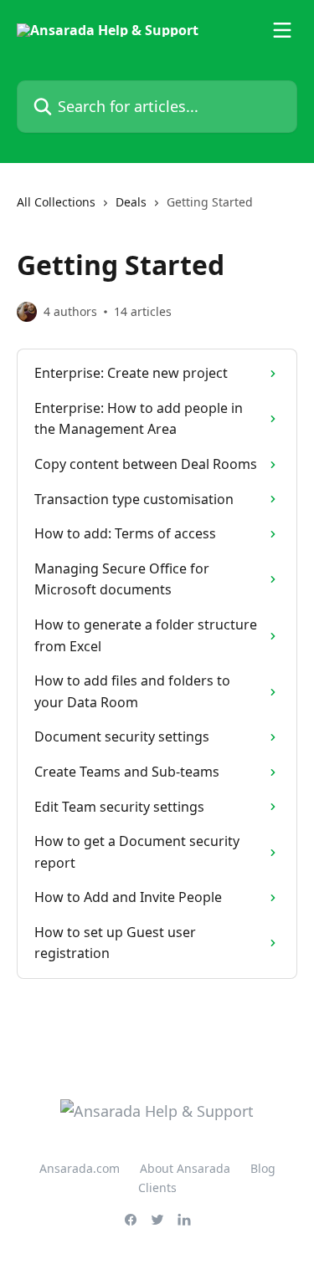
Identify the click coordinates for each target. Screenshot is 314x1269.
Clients (157, 1187)
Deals (131, 202)
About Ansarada (185, 1168)
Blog (262, 1168)
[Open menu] (282, 30)
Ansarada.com (79, 1168)
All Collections (56, 202)
